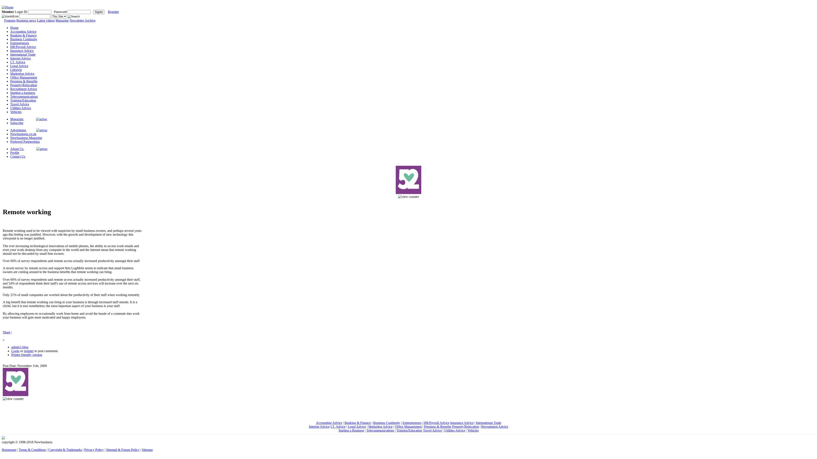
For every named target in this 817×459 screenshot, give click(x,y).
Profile (14, 152)
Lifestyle (16, 70)
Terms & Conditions (32, 450)
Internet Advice (20, 58)
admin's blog (19, 347)
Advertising (18, 130)
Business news (26, 20)
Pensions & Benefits (23, 81)
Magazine (62, 20)
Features (10, 20)
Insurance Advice (22, 50)
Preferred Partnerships (25, 141)
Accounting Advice (23, 31)
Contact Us (17, 156)
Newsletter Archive (83, 20)
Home (14, 28)
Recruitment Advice (23, 89)
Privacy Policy (94, 450)
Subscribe (16, 123)
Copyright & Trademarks (65, 450)
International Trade (23, 54)
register (29, 351)
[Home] (7, 7)
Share (6, 332)
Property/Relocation (23, 85)
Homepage (9, 450)
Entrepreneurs (19, 43)
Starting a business (22, 93)
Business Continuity (23, 39)
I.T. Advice (17, 62)
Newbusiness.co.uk (23, 134)
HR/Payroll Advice (23, 47)
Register (113, 12)
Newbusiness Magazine (26, 138)
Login (15, 351)
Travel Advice (19, 104)
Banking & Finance (23, 35)
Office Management (23, 77)
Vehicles (15, 112)
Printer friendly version (26, 355)
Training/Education (23, 100)
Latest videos (46, 20)
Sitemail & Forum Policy (123, 450)
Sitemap (147, 450)
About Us (17, 149)
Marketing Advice (22, 73)
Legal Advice (19, 66)
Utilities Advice (20, 108)
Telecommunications (24, 96)
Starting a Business (351, 430)
